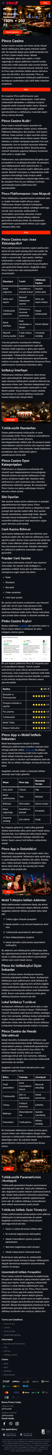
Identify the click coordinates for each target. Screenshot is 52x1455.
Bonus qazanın (12, 32)
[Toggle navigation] (3, 3)
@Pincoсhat (7, 1409)
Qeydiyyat (10, 420)
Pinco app (30, 750)
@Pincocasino (7, 1415)
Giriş (45, 3)
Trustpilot (23, 626)
